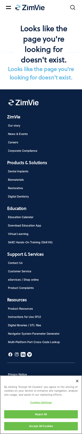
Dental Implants (18, 171)
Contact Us (15, 262)
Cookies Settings (41, 402)
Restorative (15, 188)
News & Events (18, 134)
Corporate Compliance (22, 150)
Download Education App (24, 225)
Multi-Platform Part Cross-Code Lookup (34, 342)
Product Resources (20, 308)
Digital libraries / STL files (24, 325)
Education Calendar (20, 217)
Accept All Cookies (41, 426)
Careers (13, 142)
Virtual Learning (18, 233)
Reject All (41, 414)
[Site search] (72, 7)
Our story (14, 125)
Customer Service (19, 271)
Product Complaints (21, 287)
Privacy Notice (17, 374)
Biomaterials (16, 179)
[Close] (77, 381)
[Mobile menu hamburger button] (8, 7)
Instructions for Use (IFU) (24, 316)
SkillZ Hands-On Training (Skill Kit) (30, 242)
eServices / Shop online (23, 279)
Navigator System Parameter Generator (34, 333)
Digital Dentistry (18, 196)
